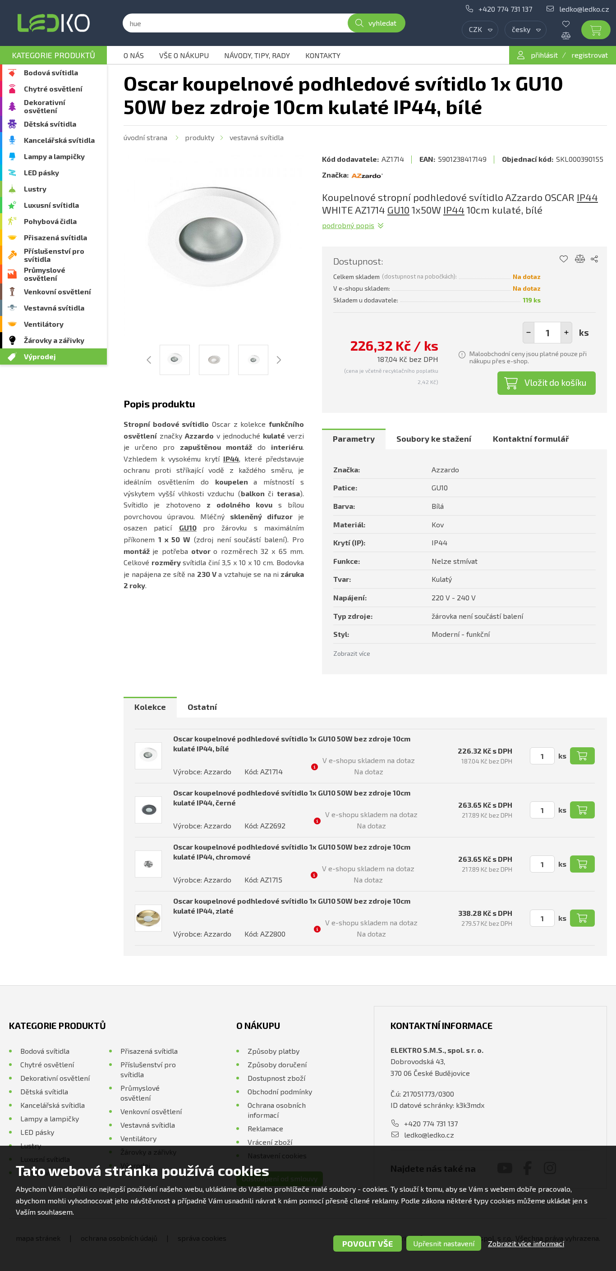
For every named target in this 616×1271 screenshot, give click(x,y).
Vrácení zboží (270, 1142)
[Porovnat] (572, 35)
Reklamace (265, 1128)
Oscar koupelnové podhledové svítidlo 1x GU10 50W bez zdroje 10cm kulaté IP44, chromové (291, 851)
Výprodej (40, 356)
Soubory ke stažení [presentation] (433, 438)
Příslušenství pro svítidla (54, 255)
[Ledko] (53, 23)
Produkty (199, 137)
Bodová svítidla (51, 72)
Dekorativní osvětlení (44, 106)
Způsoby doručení (277, 1064)
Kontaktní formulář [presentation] (531, 438)
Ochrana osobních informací (277, 1110)
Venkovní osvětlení (57, 291)
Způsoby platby (273, 1051)
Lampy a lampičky (54, 156)
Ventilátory (44, 324)
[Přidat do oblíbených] (563, 259)
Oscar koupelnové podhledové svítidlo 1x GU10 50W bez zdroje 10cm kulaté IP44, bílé (291, 743)
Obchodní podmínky (280, 1091)
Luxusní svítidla (51, 205)
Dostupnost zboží (276, 1078)
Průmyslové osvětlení (44, 273)
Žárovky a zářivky (54, 340)
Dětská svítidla (50, 123)
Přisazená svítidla (55, 237)
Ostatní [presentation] (202, 707)
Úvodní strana (145, 137)
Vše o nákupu (184, 55)
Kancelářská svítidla (59, 140)
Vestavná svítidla (54, 307)
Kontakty (322, 55)
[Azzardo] (367, 175)
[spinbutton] (547, 332)
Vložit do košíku (555, 382)
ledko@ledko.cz (584, 9)
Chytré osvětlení (53, 88)
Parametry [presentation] (354, 438)
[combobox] (480, 30)
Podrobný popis (348, 225)
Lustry (35, 188)
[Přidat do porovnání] (580, 259)
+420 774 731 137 (505, 9)
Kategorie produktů (53, 55)
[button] (566, 332)
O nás (134, 55)
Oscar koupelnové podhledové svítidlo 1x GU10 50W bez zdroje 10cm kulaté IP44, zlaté (291, 905)
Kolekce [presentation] (150, 707)
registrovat (589, 54)
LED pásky (41, 172)
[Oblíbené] (572, 24)
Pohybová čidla (50, 221)
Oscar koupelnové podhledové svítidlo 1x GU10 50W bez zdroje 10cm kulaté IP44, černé (291, 797)
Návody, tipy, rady (257, 55)
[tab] (354, 439)
